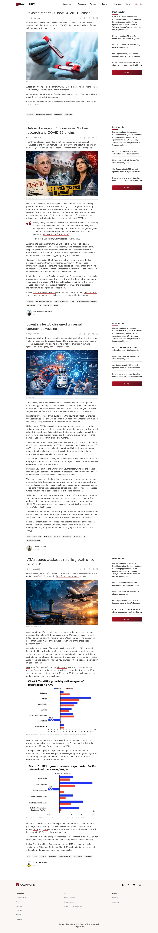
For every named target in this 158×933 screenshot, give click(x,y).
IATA (28, 667)
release (43, 244)
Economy (106, 4)
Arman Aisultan (39, 546)
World (18, 915)
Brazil (45, 829)
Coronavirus (68, 114)
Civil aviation (78, 856)
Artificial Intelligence (33, 540)
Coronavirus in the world (44, 114)
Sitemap (115, 898)
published (58, 416)
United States (36, 142)
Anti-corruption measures (73, 906)
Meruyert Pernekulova (42, 311)
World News (58, 114)
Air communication (65, 856)
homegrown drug (34, 527)
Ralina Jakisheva (40, 862)
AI (84, 537)
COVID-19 (30, 114)
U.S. (83, 282)
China (35, 829)
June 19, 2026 (73, 239)
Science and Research (61, 301)
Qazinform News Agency (73, 148)
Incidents (19, 919)
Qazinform (31, 347)
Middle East (62, 667)
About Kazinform (70, 898)
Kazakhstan (20, 898)
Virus (39, 305)
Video (56, 305)
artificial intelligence (74, 405)
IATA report (46, 632)
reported (56, 338)
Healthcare (77, 537)
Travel (35, 856)
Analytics (117, 4)
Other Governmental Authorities (87, 301)
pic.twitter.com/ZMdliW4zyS (56, 234)
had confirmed (90, 292)
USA (72, 301)
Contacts (115, 902)
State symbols (69, 902)
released (30, 218)
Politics (18, 902)
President (82, 4)
